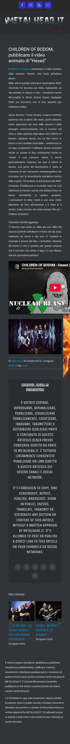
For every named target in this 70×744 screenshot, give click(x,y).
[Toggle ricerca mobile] (56, 28)
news (25, 365)
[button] (10, 623)
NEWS (11, 365)
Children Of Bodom (20, 69)
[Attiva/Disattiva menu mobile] (63, 28)
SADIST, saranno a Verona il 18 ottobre (48, 630)
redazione (16, 361)
